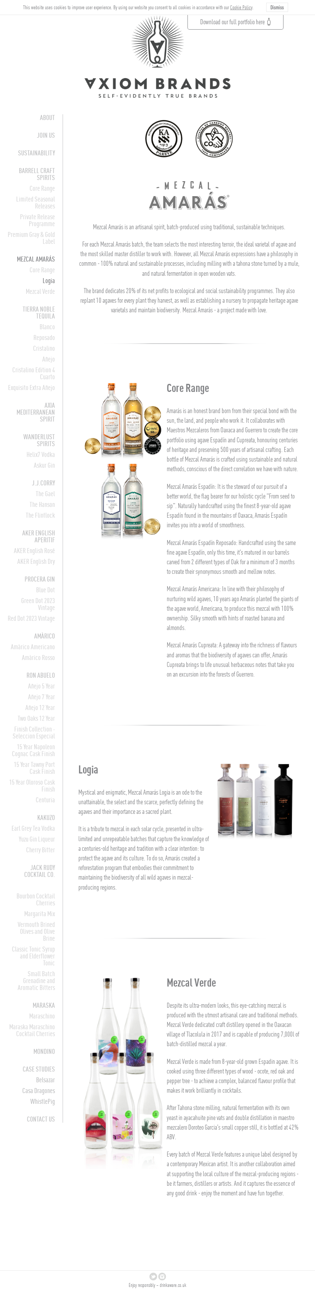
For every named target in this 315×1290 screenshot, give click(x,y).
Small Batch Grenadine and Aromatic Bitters (36, 981)
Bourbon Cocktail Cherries (36, 899)
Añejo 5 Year (41, 686)
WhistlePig (42, 1101)
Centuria (45, 800)
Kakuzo (46, 817)
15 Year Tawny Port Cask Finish (34, 767)
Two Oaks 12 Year (36, 718)
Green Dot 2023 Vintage (38, 604)
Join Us (46, 135)
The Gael (45, 494)
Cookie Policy (241, 7)
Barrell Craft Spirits (37, 174)
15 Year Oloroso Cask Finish (32, 785)
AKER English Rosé (34, 551)
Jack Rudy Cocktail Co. (39, 870)
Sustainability (36, 153)
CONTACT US (41, 1119)
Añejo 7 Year (41, 697)
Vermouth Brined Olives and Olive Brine (36, 931)
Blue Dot (45, 590)
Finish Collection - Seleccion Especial (34, 732)
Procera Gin (40, 579)
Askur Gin (44, 465)
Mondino (44, 1051)
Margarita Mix (39, 914)
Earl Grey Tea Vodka (33, 828)
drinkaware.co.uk (173, 1285)
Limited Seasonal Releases (35, 202)
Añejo (48, 359)
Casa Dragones (38, 1091)
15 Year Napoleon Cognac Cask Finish (33, 750)
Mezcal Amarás (36, 259)
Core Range (42, 188)
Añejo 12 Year (40, 707)
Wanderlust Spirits (39, 440)
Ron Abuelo (41, 675)
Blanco (47, 327)
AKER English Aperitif (38, 536)
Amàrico (44, 636)
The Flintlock (40, 515)
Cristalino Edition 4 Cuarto (33, 373)
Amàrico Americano (33, 647)
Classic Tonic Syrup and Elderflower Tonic (33, 956)
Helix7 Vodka (41, 454)
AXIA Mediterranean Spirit (36, 412)
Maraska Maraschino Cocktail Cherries (32, 1030)
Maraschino (42, 1016)
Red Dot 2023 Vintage (31, 618)
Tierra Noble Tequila (39, 312)
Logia (49, 281)
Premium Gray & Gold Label (31, 237)
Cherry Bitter (40, 850)
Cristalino (44, 348)
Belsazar (45, 1080)
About (47, 117)
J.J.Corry (43, 483)
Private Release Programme (37, 220)
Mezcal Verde (40, 291)
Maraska (44, 1005)
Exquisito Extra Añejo (31, 387)
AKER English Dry (36, 561)
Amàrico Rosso (38, 657)
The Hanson (42, 504)
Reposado (44, 337)
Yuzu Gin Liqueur (37, 839)
